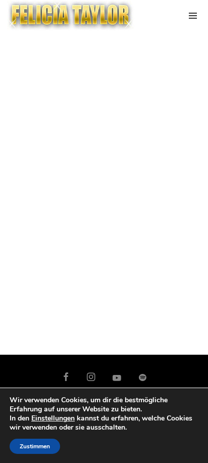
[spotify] (142, 377)
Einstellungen (53, 418)
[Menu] (193, 15)
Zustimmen (35, 446)
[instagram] (91, 377)
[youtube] (117, 382)
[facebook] (66, 377)
